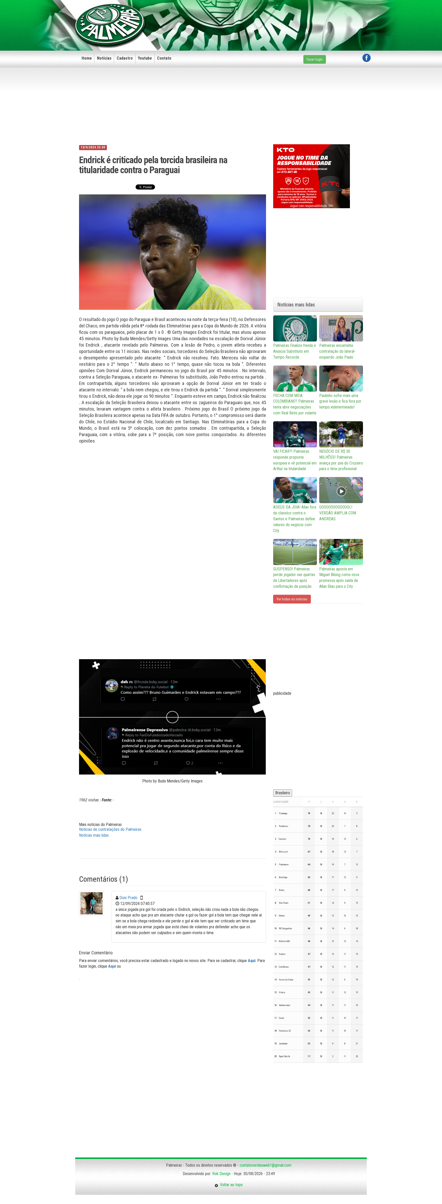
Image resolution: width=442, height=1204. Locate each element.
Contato (164, 58)
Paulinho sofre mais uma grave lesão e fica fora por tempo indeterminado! (340, 401)
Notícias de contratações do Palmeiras (110, 829)
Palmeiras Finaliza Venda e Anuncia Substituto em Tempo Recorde (294, 351)
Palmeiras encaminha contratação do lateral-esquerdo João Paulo (337, 351)
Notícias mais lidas (94, 835)
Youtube (145, 58)
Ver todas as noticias (292, 599)
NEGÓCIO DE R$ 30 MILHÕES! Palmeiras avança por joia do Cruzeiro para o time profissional (341, 460)
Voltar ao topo (230, 1184)
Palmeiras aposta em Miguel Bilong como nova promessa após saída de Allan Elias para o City (339, 578)
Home (87, 58)
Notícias (104, 58)
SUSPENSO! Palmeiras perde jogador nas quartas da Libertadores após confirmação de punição (294, 578)
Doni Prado (128, 897)
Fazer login (315, 59)
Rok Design (221, 1173)
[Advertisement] (277, 17)
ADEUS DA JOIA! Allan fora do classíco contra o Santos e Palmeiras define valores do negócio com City (294, 519)
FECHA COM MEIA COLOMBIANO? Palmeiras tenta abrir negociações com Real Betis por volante (294, 404)
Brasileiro (282, 792)
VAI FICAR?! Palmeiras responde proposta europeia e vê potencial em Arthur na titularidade (295, 460)
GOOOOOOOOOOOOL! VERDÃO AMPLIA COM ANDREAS (337, 513)
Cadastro (125, 58)
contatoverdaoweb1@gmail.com (265, 1165)
